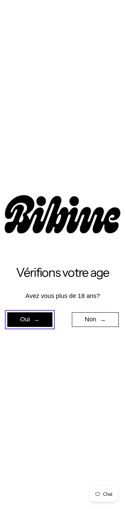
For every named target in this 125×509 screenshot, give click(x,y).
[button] (29, 319)
